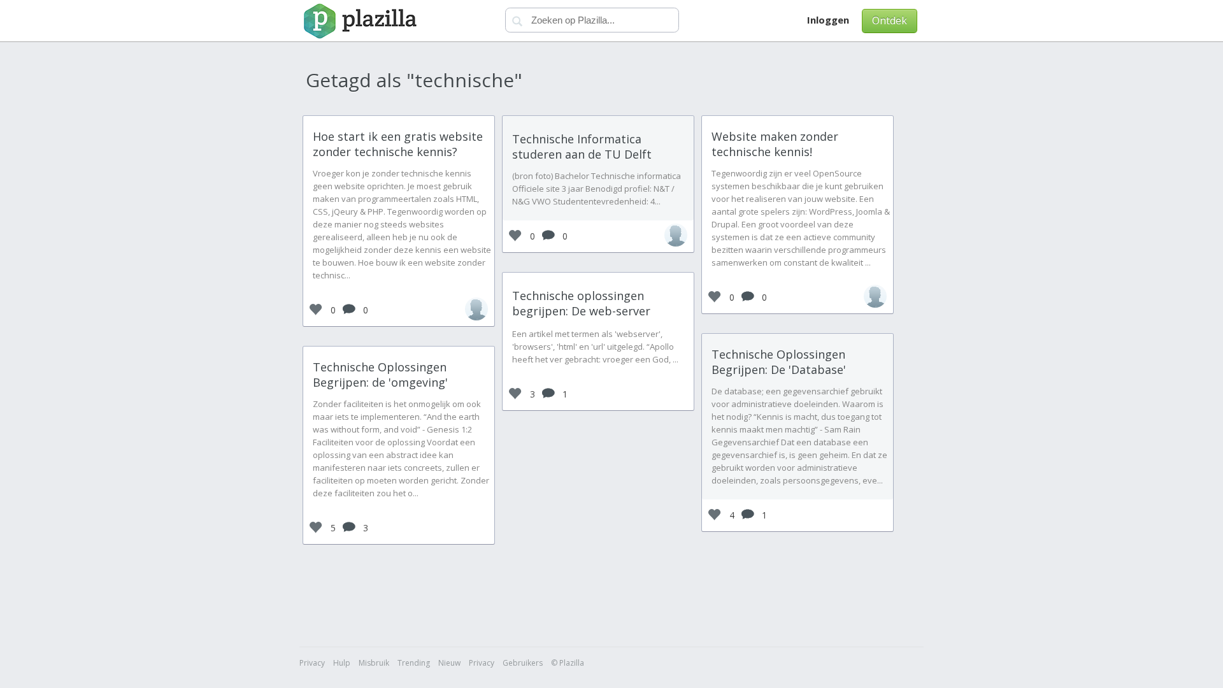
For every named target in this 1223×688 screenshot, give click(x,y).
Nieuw (449, 662)
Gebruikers (523, 662)
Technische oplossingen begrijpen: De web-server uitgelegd (581, 311)
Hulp (341, 662)
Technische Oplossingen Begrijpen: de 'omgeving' (380, 374)
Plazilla (358, 21)
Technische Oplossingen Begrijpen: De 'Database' (779, 362)
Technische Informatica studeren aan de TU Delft (582, 146)
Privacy (312, 662)
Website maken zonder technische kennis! (775, 144)
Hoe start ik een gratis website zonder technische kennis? (398, 144)
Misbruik (374, 662)
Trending (413, 662)
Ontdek (889, 20)
